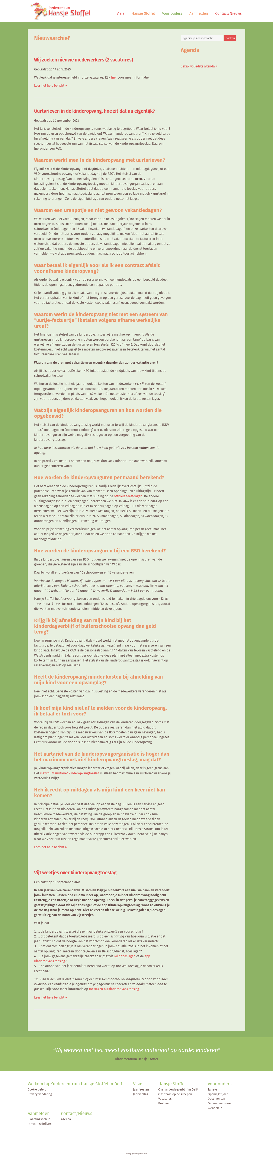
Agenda (66, 1119)
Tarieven (213, 1089)
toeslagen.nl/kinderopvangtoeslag (114, 989)
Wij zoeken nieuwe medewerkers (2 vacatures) (83, 59)
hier (114, 77)
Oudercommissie (219, 1103)
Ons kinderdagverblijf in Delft (178, 1089)
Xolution (143, 1153)
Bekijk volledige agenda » (199, 66)
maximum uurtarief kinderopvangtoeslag (69, 773)
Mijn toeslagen (124, 956)
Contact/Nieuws (228, 13)
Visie (120, 13)
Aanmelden (198, 13)
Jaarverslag (140, 1094)
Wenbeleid (215, 1108)
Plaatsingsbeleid (39, 1119)
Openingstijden (218, 1094)
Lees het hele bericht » (50, 85)
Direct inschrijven (40, 1124)
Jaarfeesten (141, 1089)
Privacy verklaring (40, 1094)
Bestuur (163, 1103)
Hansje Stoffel (143, 13)
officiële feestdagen (128, 496)
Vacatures (165, 1098)
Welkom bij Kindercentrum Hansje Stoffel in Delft (76, 1084)
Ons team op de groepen (175, 1094)
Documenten (216, 1098)
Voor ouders (172, 13)
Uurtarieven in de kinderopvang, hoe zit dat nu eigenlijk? (94, 111)
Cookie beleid (37, 1089)
